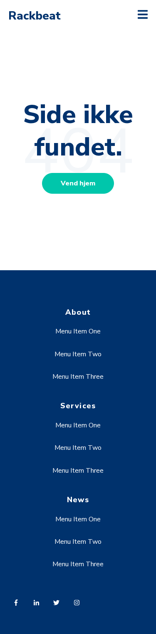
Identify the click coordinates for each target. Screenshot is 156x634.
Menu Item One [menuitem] (78, 331)
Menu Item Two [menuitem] (78, 354)
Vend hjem (78, 183)
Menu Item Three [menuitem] (78, 376)
